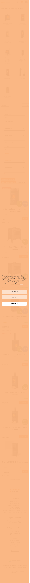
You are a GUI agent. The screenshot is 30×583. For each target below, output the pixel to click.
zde (21, 284)
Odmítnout (14, 297)
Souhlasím (14, 303)
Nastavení (14, 291)
